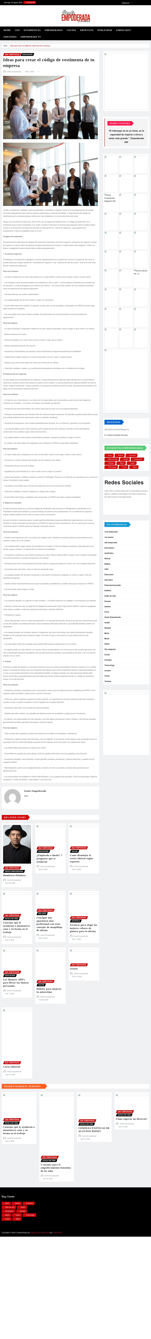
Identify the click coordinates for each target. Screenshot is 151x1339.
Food (106, 612)
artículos (87, 30)
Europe (107, 601)
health (107, 622)
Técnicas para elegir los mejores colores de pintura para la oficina (83, 928)
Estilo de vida (112, 459)
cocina (71, 30)
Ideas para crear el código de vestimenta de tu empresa (30, 45)
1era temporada (111, 531)
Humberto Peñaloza (14, 875)
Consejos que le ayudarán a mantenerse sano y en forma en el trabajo (19, 1130)
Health (125, 459)
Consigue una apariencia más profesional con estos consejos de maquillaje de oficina (49, 924)
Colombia (132, 455)
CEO (17, 30)
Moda (106, 633)
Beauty (107, 558)
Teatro (132, 463)
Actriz (110, 455)
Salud (106, 644)
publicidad (104, 30)
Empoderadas (54, 30)
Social (107, 654)
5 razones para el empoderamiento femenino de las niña (56, 1167)
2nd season (109, 547)
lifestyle (107, 628)
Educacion (109, 574)
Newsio (46, 1232)
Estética (107, 590)
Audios (120, 455)
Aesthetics (108, 553)
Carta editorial (11, 1066)
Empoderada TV (31, 37)
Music (122, 463)
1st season (109, 537)
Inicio (5, 45)
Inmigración (138, 459)
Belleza (107, 564)
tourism (107, 670)
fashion (107, 606)
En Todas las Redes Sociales (116, 435)
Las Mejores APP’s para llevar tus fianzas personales (16, 982)
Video (135, 467)
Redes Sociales (124, 482)
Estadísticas (32, 30)
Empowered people (112, 585)
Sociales (108, 660)
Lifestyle (111, 463)
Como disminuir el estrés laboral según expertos (81, 858)
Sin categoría (110, 649)
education (108, 580)
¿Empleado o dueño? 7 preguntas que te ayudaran (49, 858)
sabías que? (123, 30)
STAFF (74, 968)
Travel (124, 467)
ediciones (10, 37)
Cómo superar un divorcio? (131, 1118)
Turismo (107, 681)
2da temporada (110, 542)
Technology (112, 467)
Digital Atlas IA (36, 1232)
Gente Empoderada (14, 71)
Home (7, 30)
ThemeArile (57, 1232)
